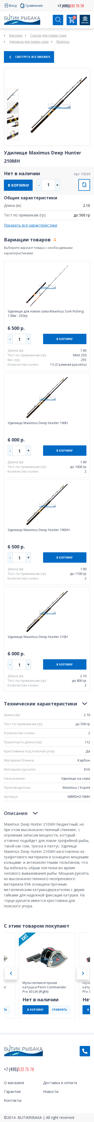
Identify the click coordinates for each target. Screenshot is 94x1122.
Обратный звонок (85, 1051)
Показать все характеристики (30, 225)
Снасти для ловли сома (48, 35)
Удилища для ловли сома (29, 41)
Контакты (12, 1100)
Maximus (62, 41)
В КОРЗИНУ (18, 185)
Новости (50, 1091)
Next (83, 973)
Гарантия (12, 1091)
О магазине (14, 1082)
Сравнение (34, 5)
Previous (10, 973)
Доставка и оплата (60, 1082)
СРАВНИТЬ (84, 185)
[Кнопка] (85, 20)
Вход (12, 5)
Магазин (15, 35)
